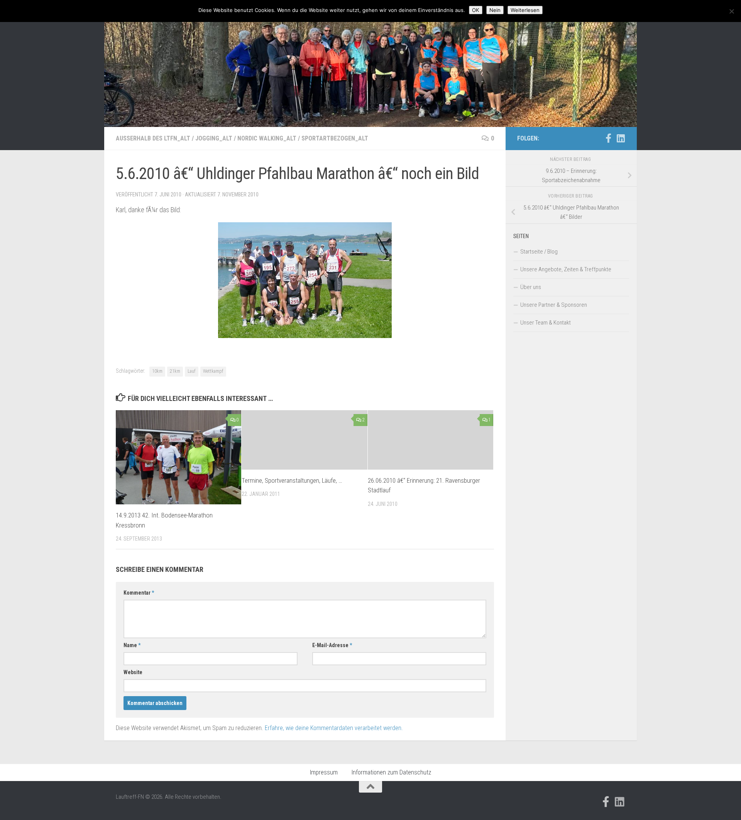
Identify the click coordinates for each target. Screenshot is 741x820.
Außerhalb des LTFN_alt (153, 138)
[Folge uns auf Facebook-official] (608, 138)
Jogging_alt (213, 138)
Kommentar (139, 593)
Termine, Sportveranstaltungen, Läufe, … (292, 480)
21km (175, 371)
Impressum (324, 772)
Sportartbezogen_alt (334, 138)
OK (475, 10)
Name (132, 645)
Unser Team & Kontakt (545, 322)
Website (133, 672)
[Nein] (731, 11)
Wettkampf (213, 371)
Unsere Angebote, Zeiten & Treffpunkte (565, 269)
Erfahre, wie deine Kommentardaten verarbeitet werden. (334, 728)
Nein (495, 10)
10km (157, 371)
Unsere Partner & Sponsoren (553, 304)
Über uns (530, 287)
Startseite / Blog (539, 251)
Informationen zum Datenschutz (391, 772)
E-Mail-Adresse (332, 645)
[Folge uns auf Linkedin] (620, 138)
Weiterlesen (525, 10)
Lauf (192, 371)
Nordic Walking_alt (266, 138)
